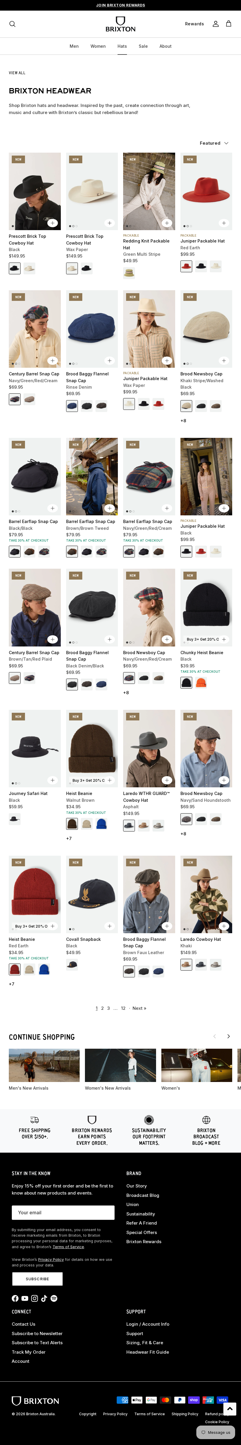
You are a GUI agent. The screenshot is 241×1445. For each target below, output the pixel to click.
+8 (183, 420)
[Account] (214, 23)
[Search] (12, 23)
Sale (143, 46)
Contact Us (23, 1324)
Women (98, 46)
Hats (122, 46)
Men (74, 46)
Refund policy (217, 1414)
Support (134, 1333)
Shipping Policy (185, 1414)
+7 (69, 838)
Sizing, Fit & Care (144, 1342)
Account (20, 1361)
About (166, 46)
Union (132, 1204)
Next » (139, 1008)
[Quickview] (52, 223)
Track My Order (29, 1352)
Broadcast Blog (142, 1195)
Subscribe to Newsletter (37, 1333)
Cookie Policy (217, 1422)
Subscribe (37, 1278)
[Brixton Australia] (120, 24)
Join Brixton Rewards (120, 5)
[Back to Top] (229, 1409)
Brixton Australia (40, 1414)
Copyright (87, 1414)
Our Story (136, 1186)
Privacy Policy (51, 1259)
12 (123, 1008)
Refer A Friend (141, 1223)
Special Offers (141, 1232)
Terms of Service (68, 1247)
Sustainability (140, 1214)
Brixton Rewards (143, 1241)
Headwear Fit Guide (147, 1352)
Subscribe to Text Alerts (37, 1342)
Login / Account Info (147, 1324)
